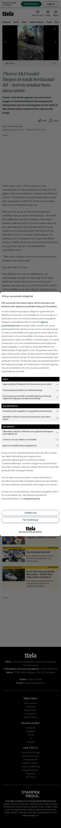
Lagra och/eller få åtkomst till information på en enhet (27, 384)
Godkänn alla (31, 513)
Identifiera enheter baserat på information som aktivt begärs (26, 418)
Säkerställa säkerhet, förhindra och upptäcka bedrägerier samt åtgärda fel (28, 432)
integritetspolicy (32, 498)
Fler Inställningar (30, 520)
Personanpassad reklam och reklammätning (22, 390)
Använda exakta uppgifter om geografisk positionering (27, 411)
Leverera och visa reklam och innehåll (19, 439)
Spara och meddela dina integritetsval (20, 445)
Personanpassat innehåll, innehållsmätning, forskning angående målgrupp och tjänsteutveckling (27, 397)
